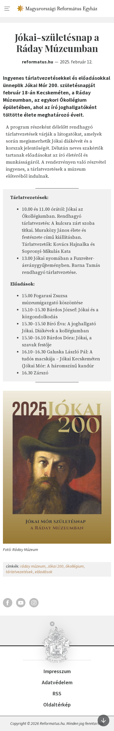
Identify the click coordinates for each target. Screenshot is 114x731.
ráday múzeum (32, 566)
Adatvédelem (57, 682)
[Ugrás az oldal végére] (103, 720)
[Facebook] (7, 602)
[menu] (7, 8)
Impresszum (57, 671)
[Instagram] (34, 602)
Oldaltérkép (57, 704)
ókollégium (74, 566)
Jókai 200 (55, 566)
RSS (57, 693)
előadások (43, 571)
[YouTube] (20, 602)
